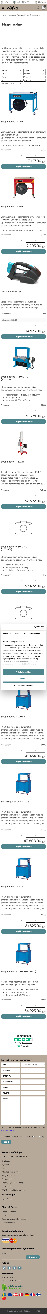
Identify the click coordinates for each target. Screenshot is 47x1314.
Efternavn (7, 1076)
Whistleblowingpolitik (10, 1172)
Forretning (8, 1082)
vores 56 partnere (14, 645)
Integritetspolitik (9, 1175)
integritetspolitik (8, 1130)
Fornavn (6, 1070)
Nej (43, 1137)
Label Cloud (7, 1199)
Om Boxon (6, 1161)
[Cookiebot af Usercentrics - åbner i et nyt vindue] (34, 627)
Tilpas (22, 679)
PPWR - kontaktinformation (13, 1190)
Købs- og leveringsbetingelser (14, 1219)
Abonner (33, 1257)
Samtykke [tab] (6, 633)
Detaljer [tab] (17, 633)
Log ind (5, 1215)
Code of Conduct (9, 1186)
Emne (5, 1065)
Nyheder (5, 1165)
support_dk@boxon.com (12, 1280)
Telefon (6, 1093)
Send (6, 1142)
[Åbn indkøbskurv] (43, 8)
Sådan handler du (9, 1212)
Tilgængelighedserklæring (12, 1183)
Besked (6, 1099)
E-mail (6, 1087)
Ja (36, 1137)
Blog (3, 1168)
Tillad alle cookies (23, 672)
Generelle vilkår (8, 1223)
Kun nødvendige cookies (23, 685)
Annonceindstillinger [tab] (32, 633)
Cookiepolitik (7, 1179)
